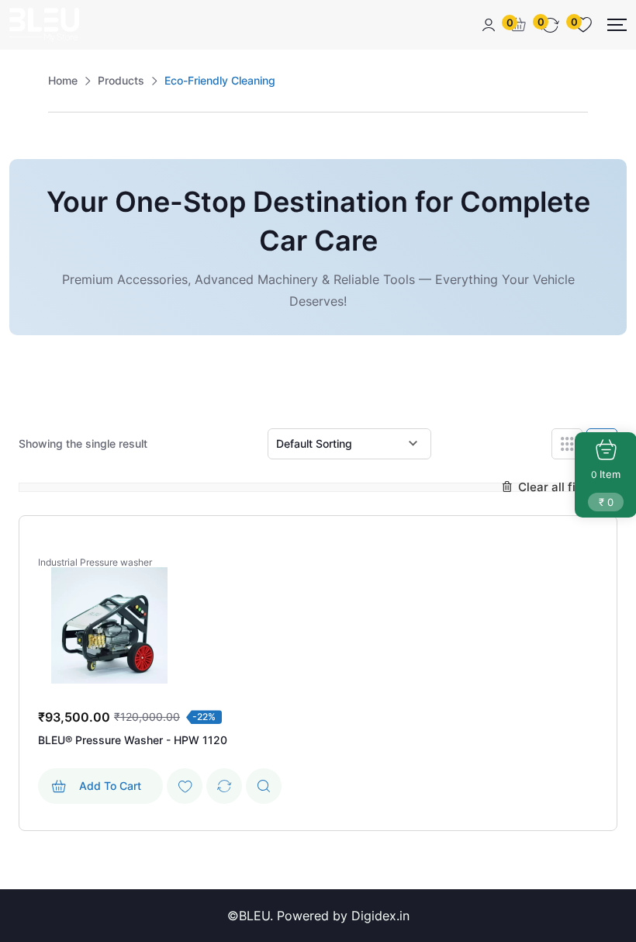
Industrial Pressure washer (95, 562)
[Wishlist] (184, 786)
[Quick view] (264, 786)
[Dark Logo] (44, 25)
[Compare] (224, 786)
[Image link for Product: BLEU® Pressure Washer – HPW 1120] (109, 625)
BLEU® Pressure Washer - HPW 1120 (132, 739)
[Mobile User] (488, 25)
